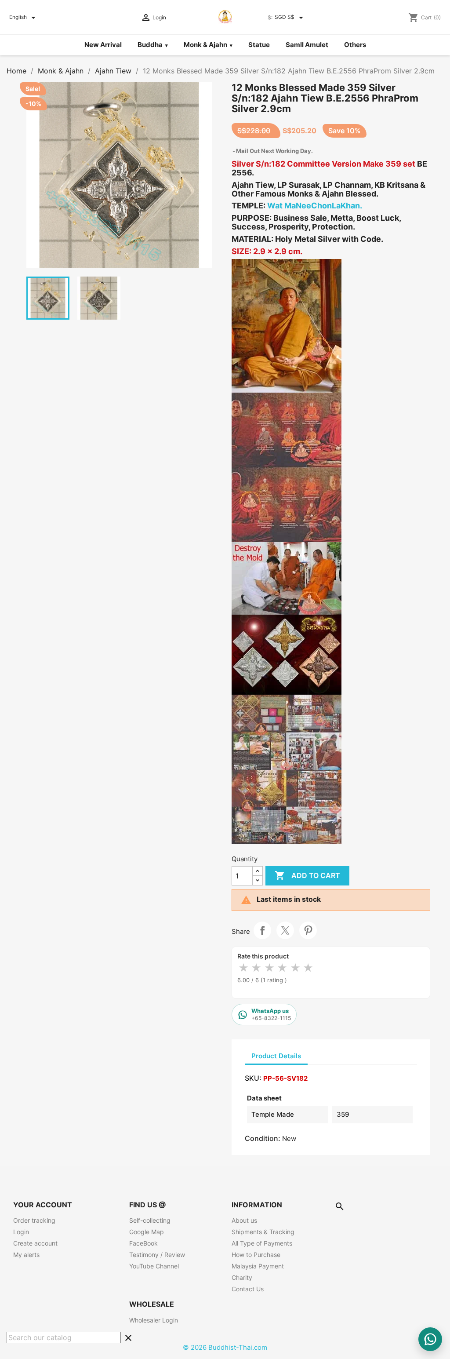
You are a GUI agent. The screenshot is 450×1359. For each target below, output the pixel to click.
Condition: (262, 1138)
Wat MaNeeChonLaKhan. (314, 205)
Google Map (146, 1231)
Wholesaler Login (153, 1320)
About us (244, 1220)
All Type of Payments (262, 1243)
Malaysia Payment (258, 1266)
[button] (119, 175)
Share (262, 930)
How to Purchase (256, 1254)
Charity (242, 1277)
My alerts (26, 1254)
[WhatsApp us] (430, 1339)
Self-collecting (150, 1220)
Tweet (285, 930)
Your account (42, 1204)
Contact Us (248, 1289)
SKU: (253, 1078)
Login (21, 1231)
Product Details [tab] (276, 1056)
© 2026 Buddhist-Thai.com (225, 1347)
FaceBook (143, 1243)
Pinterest (308, 930)
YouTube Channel (154, 1266)
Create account (35, 1243)
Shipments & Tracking (263, 1231)
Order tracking (34, 1220)
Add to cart (307, 875)
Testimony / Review (157, 1254)
